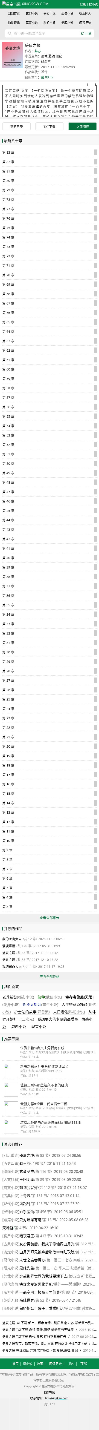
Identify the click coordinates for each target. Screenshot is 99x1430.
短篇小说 (10, 1219)
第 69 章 (8, 284)
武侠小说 (67, 13)
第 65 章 (8, 322)
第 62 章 (8, 350)
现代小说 (10, 1203)
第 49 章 (8, 473)
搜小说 (93, 4)
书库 (71, 1363)
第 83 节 (47, 77)
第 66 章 (8, 312)
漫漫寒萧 (8, 946)
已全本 (46, 61)
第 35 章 (8, 605)
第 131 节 (39, 1195)
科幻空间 (49, 22)
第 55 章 (8, 416)
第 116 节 (43, 1171)
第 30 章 (8, 652)
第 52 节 (42, 1300)
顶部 (83, 1363)
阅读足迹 (85, 22)
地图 (40, 1363)
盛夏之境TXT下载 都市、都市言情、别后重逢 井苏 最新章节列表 (48, 1323)
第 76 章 (8, 218)
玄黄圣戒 (26, 1171)
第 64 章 (8, 331)
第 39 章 (8, 567)
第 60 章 (8, 369)
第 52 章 (8, 444)
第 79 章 (8, 190)
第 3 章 (7, 907)
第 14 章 (8, 803)
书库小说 (67, 22)
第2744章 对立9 (78, 1308)
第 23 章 (8, 718)
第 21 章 (8, 737)
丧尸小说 (10, 1235)
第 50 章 (8, 463)
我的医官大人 (12, 939)
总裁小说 (10, 1276)
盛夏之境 (8, 952)
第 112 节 (47, 1187)
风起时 (24, 1203)
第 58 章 (8, 388)
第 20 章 (8, 746)
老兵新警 (18, 997)
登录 (83, 4)
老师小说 (10, 1211)
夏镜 (51, 56)
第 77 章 (8, 209)
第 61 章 (8, 360)
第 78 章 (8, 199)
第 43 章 (8, 529)
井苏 (38, 51)
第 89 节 (42, 1179)
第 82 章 (8, 162)
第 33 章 (8, 624)
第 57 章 (8, 397)
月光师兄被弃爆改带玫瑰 (47, 1252)
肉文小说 (10, 1187)
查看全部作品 (49, 976)
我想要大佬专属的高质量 (58, 1019)
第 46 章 (8, 501)
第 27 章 (8, 680)
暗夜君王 (26, 1235)
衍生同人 (85, 13)
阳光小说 (10, 1268)
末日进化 (69, 1011)
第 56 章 (8, 407)
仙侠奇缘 (14, 22)
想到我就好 (28, 1187)
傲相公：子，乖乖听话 (41, 1308)
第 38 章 (8, 576)
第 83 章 (8, 152)
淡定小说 (10, 1252)
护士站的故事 (32, 1011)
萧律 (44, 56)
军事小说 (32, 22)
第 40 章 (8, 558)
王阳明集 (26, 1179)
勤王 (23, 1163)
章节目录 (16, 126)
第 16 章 (8, 784)
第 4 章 (7, 897)
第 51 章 (8, 454)
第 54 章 (8, 426)
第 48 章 (8, 482)
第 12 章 (8, 822)
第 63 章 (8, 341)
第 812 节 (83, 1243)
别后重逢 (10, 1155)
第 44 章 (8, 520)
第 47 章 (8, 492)
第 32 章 (8, 633)
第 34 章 (8, 614)
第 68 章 (8, 294)
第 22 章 (8, 727)
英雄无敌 (10, 1300)
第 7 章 (7, 869)
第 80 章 (8, 180)
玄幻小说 (32, 13)
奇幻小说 (49, 13)
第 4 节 (20, 1227)
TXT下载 (49, 126)
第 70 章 (8, 275)
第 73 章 (8, 246)
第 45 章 (8, 510)
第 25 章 (8, 699)
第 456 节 (43, 1211)
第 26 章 (8, 690)
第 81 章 (8, 171)
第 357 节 (83, 1252)
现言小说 (38, 1026)
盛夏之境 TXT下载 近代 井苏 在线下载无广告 (34, 1336)
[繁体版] (49, 1392)
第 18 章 (8, 765)
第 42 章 (8, 539)
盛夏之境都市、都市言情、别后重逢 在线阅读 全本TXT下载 (44, 1343)
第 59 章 (8, 378)
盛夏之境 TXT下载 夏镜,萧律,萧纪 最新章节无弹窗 (38, 1329)
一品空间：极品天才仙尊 (39, 1292)
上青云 (24, 1195)
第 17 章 (8, 774)
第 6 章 (7, 878)
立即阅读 (82, 126)
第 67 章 (8, 303)
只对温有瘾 (30, 1219)
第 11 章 (8, 831)
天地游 (7, 1227)
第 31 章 (8, 642)
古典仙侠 (10, 1195)
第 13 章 (8, 812)
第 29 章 (8, 661)
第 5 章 (7, 888)
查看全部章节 (49, 918)
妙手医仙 (26, 1211)
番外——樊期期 (67, 1284)
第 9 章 (7, 850)
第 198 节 (36, 1163)
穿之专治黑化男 (35, 1284)
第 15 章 (8, 793)
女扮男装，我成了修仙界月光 (47, 1243)
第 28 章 (8, 671)
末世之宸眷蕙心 (32, 1260)
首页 (15, 1363)
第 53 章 (8, 435)
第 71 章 (8, 265)
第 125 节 (39, 1203)
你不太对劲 (40, 1004)
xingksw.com (34, 4)
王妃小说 (10, 1308)
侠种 (50, 997)
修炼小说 (10, 1171)
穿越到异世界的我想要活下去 (43, 1276)
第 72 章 (8, 256)
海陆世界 (26, 1300)
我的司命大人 (12, 966)
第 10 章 (8, 840)
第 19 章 (8, 756)
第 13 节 (49, 1219)
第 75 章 (8, 228)
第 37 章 (8, 586)
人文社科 (10, 1179)
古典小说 (10, 1243)
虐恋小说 (18, 1026)
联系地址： (37, 1398)
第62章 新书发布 (82, 1276)
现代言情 (10, 1284)
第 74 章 (8, 237)
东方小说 (10, 1292)
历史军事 (10, 1163)
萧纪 (59, 56)
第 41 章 (8, 548)
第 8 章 (7, 859)
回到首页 (14, 13)
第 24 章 (8, 708)
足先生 (26, 1268)
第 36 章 (8, 595)
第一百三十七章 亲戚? (64, 1260)
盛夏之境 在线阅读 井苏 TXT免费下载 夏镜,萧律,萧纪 (40, 1350)
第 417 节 (43, 1235)
